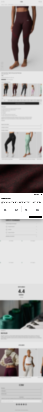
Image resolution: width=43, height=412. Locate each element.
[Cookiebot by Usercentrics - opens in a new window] (34, 194)
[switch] (16, 210)
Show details (37, 213)
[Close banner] (41, 194)
